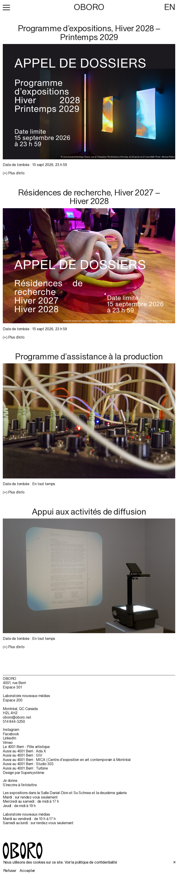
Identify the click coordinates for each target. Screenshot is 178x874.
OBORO (89, 7)
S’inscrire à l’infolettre (20, 785)
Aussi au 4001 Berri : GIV (22, 755)
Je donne (10, 780)
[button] (6, 7)
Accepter (27, 870)
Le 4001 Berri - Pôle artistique (26, 747)
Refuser (9, 870)
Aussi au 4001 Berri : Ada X (24, 751)
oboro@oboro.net (17, 717)
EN (169, 7)
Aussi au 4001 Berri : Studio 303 (28, 764)
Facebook (11, 734)
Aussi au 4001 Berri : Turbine (25, 768)
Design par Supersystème (23, 772)
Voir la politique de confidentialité (91, 862)
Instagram (11, 729)
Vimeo (8, 742)
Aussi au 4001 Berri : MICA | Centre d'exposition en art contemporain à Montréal (66, 760)
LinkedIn (9, 738)
